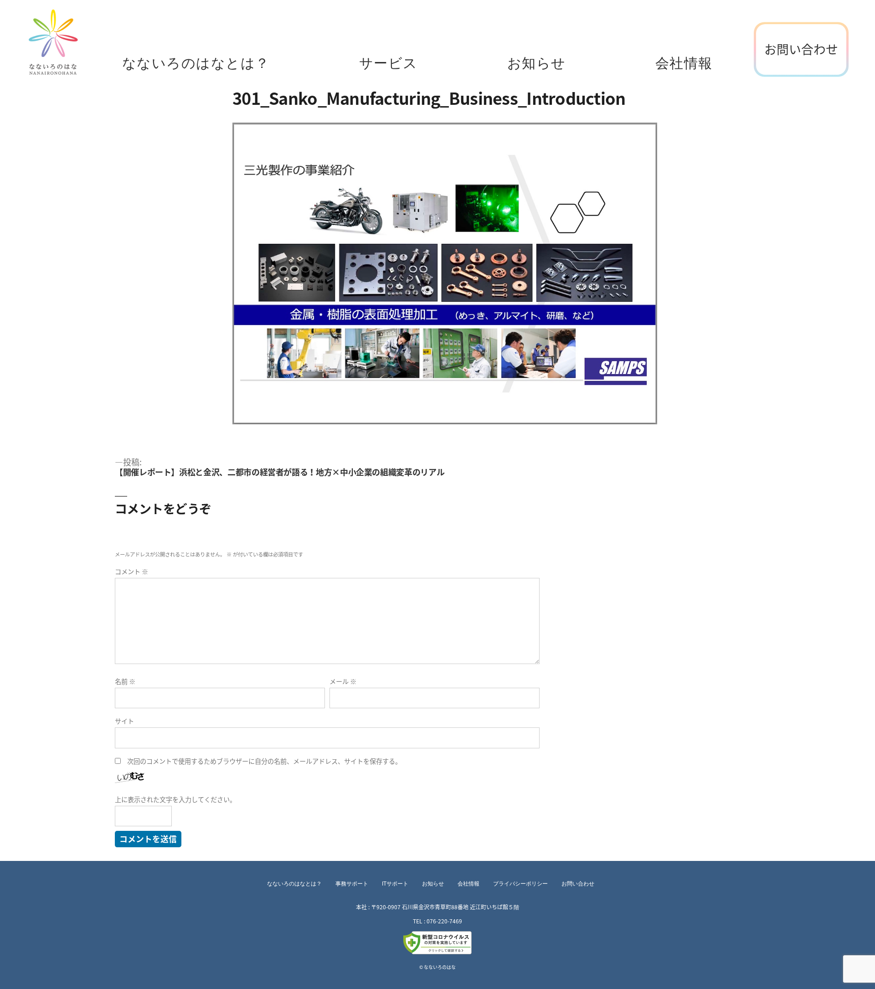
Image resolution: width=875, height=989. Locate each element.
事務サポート (351, 884)
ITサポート (395, 884)
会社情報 (684, 63)
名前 (125, 681)
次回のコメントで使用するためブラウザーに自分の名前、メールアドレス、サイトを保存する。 (264, 761)
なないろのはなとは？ (196, 63)
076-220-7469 (444, 921)
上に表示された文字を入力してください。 (175, 799)
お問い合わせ (801, 49)
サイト (124, 721)
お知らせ (536, 63)
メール (342, 681)
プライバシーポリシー (520, 884)
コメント (131, 572)
